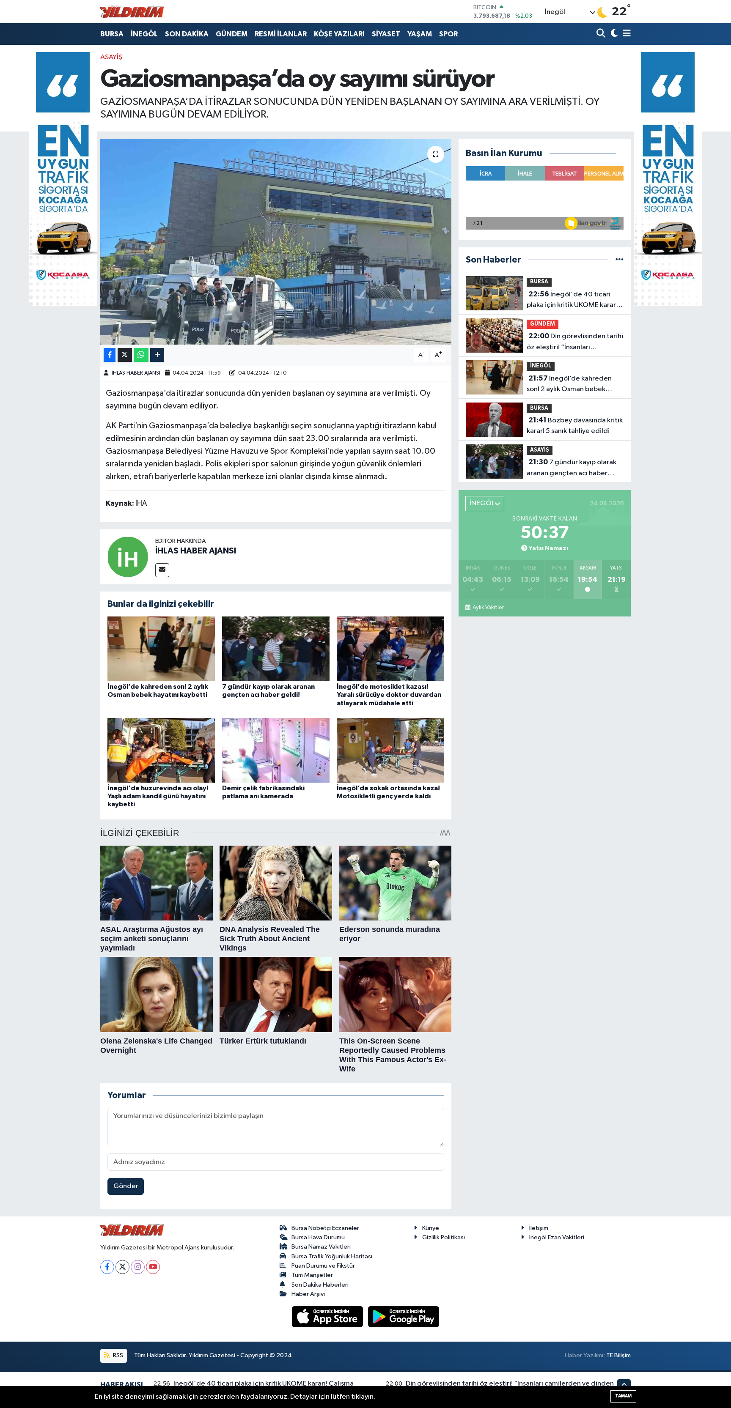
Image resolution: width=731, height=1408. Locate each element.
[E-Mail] (162, 570)
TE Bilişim (618, 1355)
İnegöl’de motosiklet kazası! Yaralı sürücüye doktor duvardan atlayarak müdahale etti (389, 694)
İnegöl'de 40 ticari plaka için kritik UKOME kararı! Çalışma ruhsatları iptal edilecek (573, 300)
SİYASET (386, 34)
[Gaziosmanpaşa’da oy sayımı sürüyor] (276, 242)
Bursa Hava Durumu (318, 1237)
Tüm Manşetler (312, 1275)
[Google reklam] (63, 178)
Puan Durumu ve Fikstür (323, 1266)
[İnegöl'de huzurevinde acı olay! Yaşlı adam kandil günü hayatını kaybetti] (161, 750)
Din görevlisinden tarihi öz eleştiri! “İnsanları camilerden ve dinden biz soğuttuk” (575, 342)
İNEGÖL (144, 34)
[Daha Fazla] (157, 355)
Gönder (125, 1186)
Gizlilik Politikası (443, 1237)
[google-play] (403, 1316)
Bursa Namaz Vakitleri (321, 1247)
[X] (122, 1267)
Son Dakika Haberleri (320, 1285)
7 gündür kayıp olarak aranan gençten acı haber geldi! (571, 468)
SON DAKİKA (187, 34)
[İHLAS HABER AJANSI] (127, 556)
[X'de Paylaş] (125, 355)
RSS (117, 1355)
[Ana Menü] (625, 34)
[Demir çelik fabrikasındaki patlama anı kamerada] (276, 750)
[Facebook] (107, 1267)
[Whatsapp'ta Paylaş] (141, 355)
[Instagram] (138, 1267)
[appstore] (328, 1316)
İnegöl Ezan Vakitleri (556, 1237)
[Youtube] (153, 1267)
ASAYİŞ (111, 57)
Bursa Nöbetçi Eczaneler (325, 1228)
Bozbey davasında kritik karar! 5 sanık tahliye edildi (575, 425)
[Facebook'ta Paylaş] (109, 355)
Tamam (623, 1396)
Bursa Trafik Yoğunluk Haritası (331, 1256)
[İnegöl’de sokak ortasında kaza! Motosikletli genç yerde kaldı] (390, 750)
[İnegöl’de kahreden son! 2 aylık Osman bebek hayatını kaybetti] (161, 648)
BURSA (112, 34)
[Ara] (601, 34)
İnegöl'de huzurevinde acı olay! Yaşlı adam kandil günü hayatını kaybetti (158, 796)
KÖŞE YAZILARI (339, 34)
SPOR (448, 34)
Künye (430, 1228)
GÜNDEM (231, 34)
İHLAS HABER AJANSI (136, 373)
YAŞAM (419, 34)
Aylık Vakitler (488, 608)
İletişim (538, 1228)
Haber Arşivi (308, 1294)
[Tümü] (620, 259)
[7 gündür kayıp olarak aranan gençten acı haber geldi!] (276, 648)
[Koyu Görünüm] (613, 34)
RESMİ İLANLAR (281, 34)
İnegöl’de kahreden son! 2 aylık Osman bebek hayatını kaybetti (569, 385)
